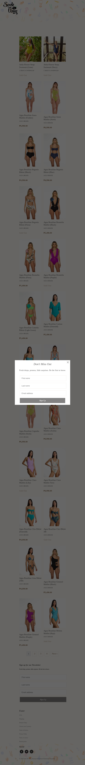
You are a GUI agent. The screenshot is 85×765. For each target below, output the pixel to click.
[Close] (68, 362)
